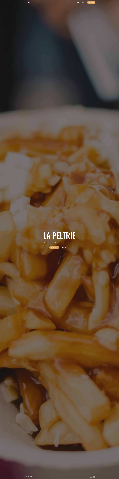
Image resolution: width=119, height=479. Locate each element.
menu (78, 2)
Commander (91, 2)
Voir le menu (65, 247)
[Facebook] (91, 476)
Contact (83, 2)
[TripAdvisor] (94, 476)
